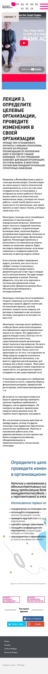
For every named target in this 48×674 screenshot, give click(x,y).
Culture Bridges (10, 649)
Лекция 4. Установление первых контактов (35, 599)
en (17, 4)
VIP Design (20, 665)
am (31, 4)
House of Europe (10, 652)
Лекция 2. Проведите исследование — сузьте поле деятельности (10, 599)
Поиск (6, 641)
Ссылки (7, 645)
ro (27, 8)
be (36, 4)
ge (22, 8)
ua (31, 8)
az (27, 4)
